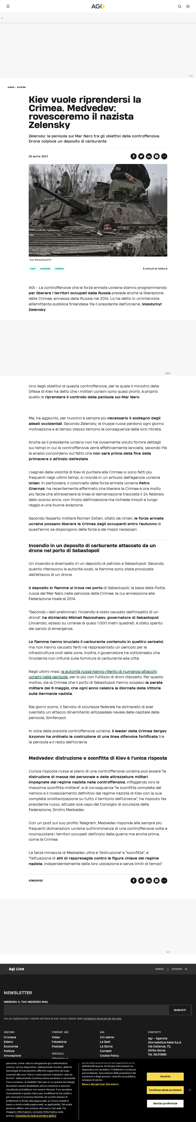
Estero (21, 87)
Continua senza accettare (165, 1090)
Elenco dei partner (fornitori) (100, 1084)
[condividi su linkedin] (149, 156)
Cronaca (10, 1037)
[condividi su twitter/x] (141, 156)
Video (56, 1037)
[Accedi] (188, 6)
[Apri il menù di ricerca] (179, 6)
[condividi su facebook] (134, 156)
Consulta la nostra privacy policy (36, 1115)
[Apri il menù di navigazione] (8, 6)
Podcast (58, 1046)
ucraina (45, 268)
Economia (11, 1046)
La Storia (106, 1046)
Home (11, 87)
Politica (9, 1051)
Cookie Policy (109, 1055)
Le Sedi (105, 1042)
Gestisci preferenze (165, 1103)
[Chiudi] (190, 1090)
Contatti (106, 1051)
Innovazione (12, 1055)
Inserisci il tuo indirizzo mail (26, 1002)
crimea (59, 268)
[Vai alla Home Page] (98, 6)
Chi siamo (107, 1037)
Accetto (165, 1076)
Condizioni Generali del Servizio (102, 1018)
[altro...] (164, 156)
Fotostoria (59, 1042)
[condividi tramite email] (157, 156)
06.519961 (160, 1054)
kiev (33, 268)
